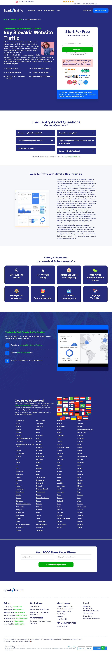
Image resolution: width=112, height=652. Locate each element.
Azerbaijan (39, 427)
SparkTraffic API (62, 626)
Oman (59, 495)
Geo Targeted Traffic (64, 611)
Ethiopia (39, 450)
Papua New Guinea (42, 498)
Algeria (79, 421)
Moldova (18, 486)
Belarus (79, 427)
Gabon (38, 462)
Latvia (59, 474)
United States (61, 524)
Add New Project (23, 353)
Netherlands (20, 492)
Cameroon (60, 435)
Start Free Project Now (56, 564)
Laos (38, 474)
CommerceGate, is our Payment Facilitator (40, 622)
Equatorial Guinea (63, 447)
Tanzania (80, 516)
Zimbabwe (39, 530)
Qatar (79, 501)
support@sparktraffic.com (72, 156)
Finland (59, 450)
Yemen (79, 527)
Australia (80, 424)
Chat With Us (34, 606)
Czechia (80, 441)
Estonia (18, 450)
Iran (17, 465)
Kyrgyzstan (19, 474)
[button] (31, 10)
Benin (38, 429)
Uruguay (80, 524)
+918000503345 (18, 621)
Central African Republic (24, 438)
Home (5, 19)
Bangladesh (61, 427)
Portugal (60, 501)
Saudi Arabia (20, 507)
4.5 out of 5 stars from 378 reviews (85, 4)
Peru (78, 498)
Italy (17, 468)
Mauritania (39, 483)
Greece (18, 456)
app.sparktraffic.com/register (31, 345)
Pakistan (80, 495)
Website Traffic (62, 614)
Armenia (59, 424)
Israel (79, 465)
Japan (59, 468)
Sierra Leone (81, 507)
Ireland (59, 465)
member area (87, 10)
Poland (38, 501)
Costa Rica (19, 441)
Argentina (39, 424)
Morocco (80, 486)
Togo (38, 519)
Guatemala (40, 456)
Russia (59, 504)
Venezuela (39, 527)
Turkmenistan (41, 521)
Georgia (39, 453)
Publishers (51, 10)
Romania (39, 504)
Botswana (19, 432)
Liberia (59, 477)
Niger (79, 492)
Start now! (77, 50)
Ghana (79, 453)
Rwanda (80, 504)
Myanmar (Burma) (42, 489)
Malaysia (80, 480)
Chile (58, 438)
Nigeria (18, 495)
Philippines (19, 501)
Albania (59, 421)
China (18, 462)
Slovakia (39, 510)
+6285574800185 (21, 618)
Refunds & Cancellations (91, 618)
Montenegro (61, 486)
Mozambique (20, 489)
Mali (17, 483)
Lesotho (18, 477)
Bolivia (59, 429)
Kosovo (59, 471)
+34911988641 (18, 609)
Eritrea (79, 447)
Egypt (79, 444)
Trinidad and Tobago (64, 519)
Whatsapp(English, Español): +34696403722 (39, 613)
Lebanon (80, 474)
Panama (18, 498)
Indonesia (80, 462)
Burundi (18, 435)
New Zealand (40, 492)
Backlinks (60, 616)
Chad (38, 438)
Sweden (80, 513)
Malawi (59, 480)
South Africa (40, 421)
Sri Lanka (60, 513)
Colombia (80, 438)
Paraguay (60, 498)
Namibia (59, 489)
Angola (18, 424)
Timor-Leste (40, 477)
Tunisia (79, 519)
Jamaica (39, 468)
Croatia (38, 441)
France (79, 450)
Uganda (59, 521)
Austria (18, 427)
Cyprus (59, 441)
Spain (38, 513)
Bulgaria (59, 432)
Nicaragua (60, 492)
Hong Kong (60, 459)
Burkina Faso (81, 432)
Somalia (80, 510)
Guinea (59, 456)
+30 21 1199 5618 (20, 612)
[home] (14, 10)
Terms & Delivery (88, 613)
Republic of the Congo (23, 504)
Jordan (79, 468)
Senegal (39, 507)
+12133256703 (17, 607)
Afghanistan (20, 421)
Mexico (79, 483)
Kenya (38, 471)
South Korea (20, 513)
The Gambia (20, 453)
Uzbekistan (19, 527)
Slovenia (59, 510)
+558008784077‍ (21, 615)
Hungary (80, 459)
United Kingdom (41, 524)
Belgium (18, 429)
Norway (38, 495)
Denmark (39, 444)
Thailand (18, 519)
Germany (60, 453)
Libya (79, 477)
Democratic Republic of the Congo (25, 445)
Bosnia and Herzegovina (85, 429)
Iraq (37, 465)
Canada (80, 435)
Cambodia (39, 435)
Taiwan (38, 516)
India (58, 462)
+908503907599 (19, 624)
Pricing (40, 10)
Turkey (18, 521)
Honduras (39, 459)
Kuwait (79, 471)
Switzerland (20, 516)
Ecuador (59, 444)
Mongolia (39, 486)
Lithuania (19, 480)
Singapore (19, 510)
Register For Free (100, 10)
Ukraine (80, 521)
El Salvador (40, 447)
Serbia (59, 507)
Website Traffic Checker (65, 609)
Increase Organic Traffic (65, 606)
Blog (58, 10)
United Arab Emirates (23, 524)
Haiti (17, 459)
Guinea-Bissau (82, 456)
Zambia (18, 530)
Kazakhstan (20, 471)
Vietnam (59, 527)
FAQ (45, 10)
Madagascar (40, 480)
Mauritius (60, 483)
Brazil (38, 432)
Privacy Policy (87, 616)
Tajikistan (60, 516)
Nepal (79, 489)
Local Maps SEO (62, 619)
